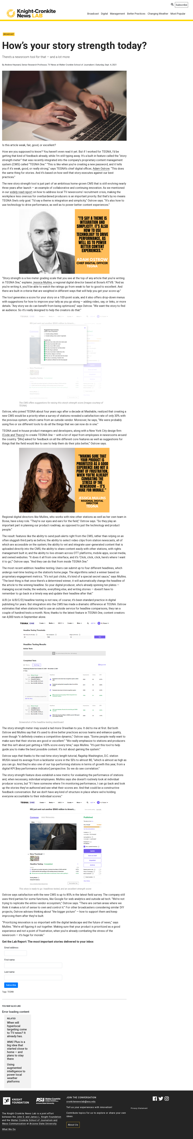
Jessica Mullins (42, 282)
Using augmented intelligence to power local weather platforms (16, 1073)
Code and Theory (13, 435)
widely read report (21, 192)
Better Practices (136, 13)
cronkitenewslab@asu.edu (81, 1101)
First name (9, 959)
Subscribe (11, 985)
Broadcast (93, 13)
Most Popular (178, 13)
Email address (11, 947)
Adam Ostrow (101, 168)
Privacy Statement (139, 1108)
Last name (9, 972)
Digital (104, 13)
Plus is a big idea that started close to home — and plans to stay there (17, 1050)
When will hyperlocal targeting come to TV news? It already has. (17, 1029)
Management (117, 13)
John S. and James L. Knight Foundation (39, 1117)
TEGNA (10, 992)
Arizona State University (43, 1123)
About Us (73, 1124)
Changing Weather (158, 13)
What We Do (9, 1129)
